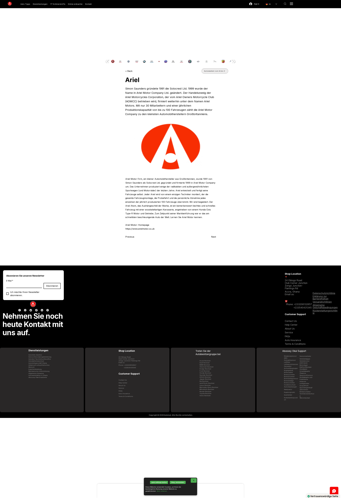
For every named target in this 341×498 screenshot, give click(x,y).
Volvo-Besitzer (205, 396)
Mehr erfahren (162, 491)
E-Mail (9, 281)
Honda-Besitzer (205, 373)
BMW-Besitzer (205, 365)
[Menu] (291, 4)
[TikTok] (36, 310)
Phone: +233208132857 (298, 304)
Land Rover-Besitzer (207, 383)
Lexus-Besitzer (205, 385)
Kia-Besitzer (204, 381)
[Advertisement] (170, 458)
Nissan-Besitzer (205, 391)
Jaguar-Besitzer (205, 379)
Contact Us (291, 321)
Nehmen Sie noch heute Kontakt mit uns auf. (33, 324)
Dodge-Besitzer (205, 369)
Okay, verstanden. (177, 482)
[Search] (285, 4)
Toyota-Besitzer (205, 393)
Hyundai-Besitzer (206, 375)
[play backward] (108, 61)
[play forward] (233, 61)
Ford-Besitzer (205, 371)
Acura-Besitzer (205, 361)
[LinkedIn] (41, 310)
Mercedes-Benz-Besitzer (209, 387)
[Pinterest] (47, 310)
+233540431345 (302, 307)
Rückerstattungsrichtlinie (325, 312)
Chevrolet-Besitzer (207, 367)
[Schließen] (194, 480)
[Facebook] (19, 310)
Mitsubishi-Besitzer (207, 389)
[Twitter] (30, 310)
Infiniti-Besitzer (205, 377)
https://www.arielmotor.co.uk (140, 228)
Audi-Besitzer (205, 363)
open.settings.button (159, 482)
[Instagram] (25, 310)
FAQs (287, 336)
